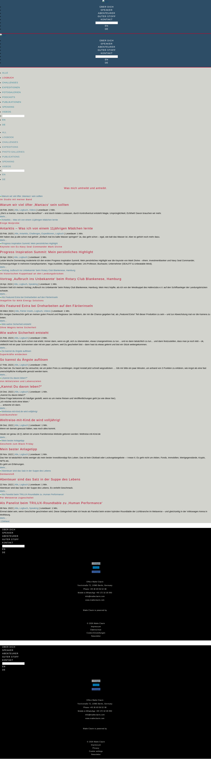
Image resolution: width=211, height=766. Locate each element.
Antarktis (23, 233)
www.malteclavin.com (95, 600)
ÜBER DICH (107, 7)
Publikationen (11, 102)
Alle (5, 73)
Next (7, 521)
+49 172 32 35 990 (104, 593)
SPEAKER (107, 10)
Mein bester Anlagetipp (18, 449)
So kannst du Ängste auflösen (24, 359)
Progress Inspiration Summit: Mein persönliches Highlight (46, 252)
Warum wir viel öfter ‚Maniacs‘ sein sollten (34, 205)
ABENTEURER (106, 13)
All (4, 132)
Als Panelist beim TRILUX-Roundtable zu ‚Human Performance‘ (51, 503)
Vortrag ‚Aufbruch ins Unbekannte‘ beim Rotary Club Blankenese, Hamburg (60, 279)
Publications (11, 157)
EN (106, 26)
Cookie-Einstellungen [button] (96, 633)
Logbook (8, 137)
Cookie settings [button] (96, 751)
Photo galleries (13, 152)
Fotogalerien (11, 92)
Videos (6, 112)
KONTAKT (107, 19)
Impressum (96, 626)
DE (106, 29)
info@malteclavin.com (95, 596)
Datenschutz (95, 630)
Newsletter (96, 636)
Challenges (10, 82)
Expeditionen (11, 87)
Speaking (8, 107)
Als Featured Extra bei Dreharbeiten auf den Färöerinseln (46, 306)
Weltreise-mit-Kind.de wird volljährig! (30, 420)
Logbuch (8, 77)
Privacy (96, 748)
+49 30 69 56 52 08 (98, 589)
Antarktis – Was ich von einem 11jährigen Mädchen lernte (46, 228)
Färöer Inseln (26, 311)
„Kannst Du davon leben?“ (21, 386)
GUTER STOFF (107, 16)
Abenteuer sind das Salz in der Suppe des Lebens (40, 479)
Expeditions (10, 147)
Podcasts (8, 97)
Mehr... (3, 216)
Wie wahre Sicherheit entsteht (24, 333)
